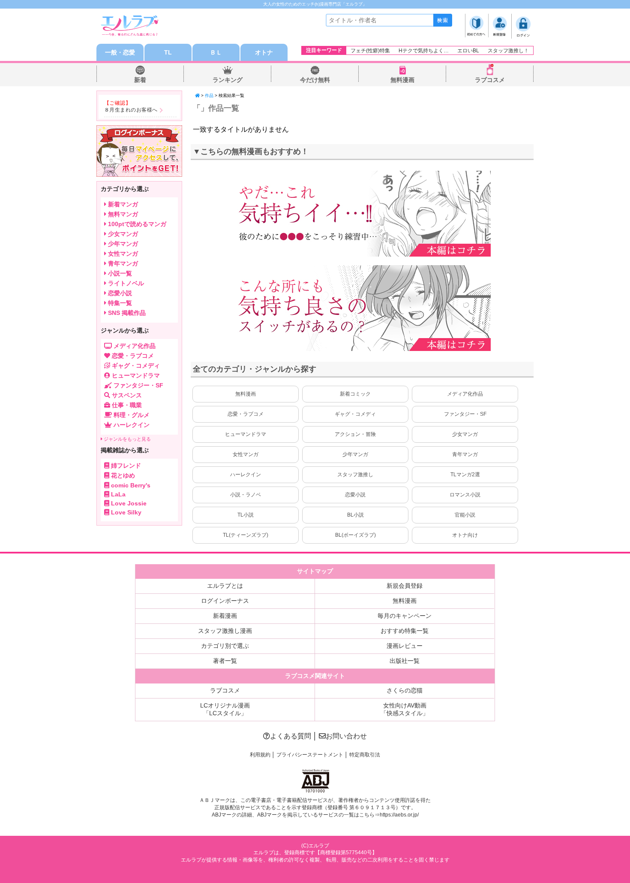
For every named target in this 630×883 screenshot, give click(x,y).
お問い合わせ (346, 736)
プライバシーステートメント (309, 755)
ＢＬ (216, 52)
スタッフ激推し (355, 475)
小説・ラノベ (245, 495)
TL (168, 52)
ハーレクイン (245, 475)
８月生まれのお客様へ (131, 110)
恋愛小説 (355, 495)
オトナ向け (465, 535)
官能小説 (465, 515)
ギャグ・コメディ (355, 414)
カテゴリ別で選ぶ (225, 645)
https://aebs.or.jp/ (399, 815)
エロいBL (468, 51)
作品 (209, 95)
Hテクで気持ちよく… (424, 51)
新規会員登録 (405, 585)
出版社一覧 (405, 660)
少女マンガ (465, 434)
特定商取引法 (364, 755)
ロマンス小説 (465, 495)
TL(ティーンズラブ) (245, 535)
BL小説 (355, 515)
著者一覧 (225, 660)
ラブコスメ (490, 79)
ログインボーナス (225, 600)
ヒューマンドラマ (245, 434)
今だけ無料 (315, 79)
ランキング (228, 79)
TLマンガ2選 (465, 475)
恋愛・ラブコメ (246, 414)
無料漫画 (402, 79)
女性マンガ (245, 454)
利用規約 (260, 755)
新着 (140, 79)
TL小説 (245, 515)
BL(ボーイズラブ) (355, 535)
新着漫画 (225, 615)
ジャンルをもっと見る (126, 439)
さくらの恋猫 (405, 690)
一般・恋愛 (120, 52)
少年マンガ (355, 454)
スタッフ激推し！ (508, 51)
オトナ (264, 52)
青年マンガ (465, 454)
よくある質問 (290, 736)
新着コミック (355, 394)
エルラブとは (225, 585)
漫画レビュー (405, 645)
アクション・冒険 (355, 434)
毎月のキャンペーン (405, 615)
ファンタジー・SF (465, 414)
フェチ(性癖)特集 (370, 51)
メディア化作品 (465, 394)
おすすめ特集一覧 (405, 630)
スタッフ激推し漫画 (225, 630)
